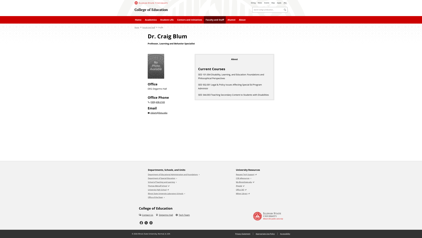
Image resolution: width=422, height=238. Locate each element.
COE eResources (242, 178)
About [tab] (234, 59)
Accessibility (285, 234)
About (242, 19)
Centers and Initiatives (189, 19)
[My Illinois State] (285, 2)
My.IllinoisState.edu (244, 182)
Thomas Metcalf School (157, 186)
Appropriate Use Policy (265, 234)
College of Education (151, 9)
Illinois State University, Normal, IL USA (154, 234)
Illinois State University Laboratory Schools (165, 193)
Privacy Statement (242, 234)
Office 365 (240, 190)
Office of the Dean (155, 197)
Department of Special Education (161, 178)
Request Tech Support (245, 174)
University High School (157, 190)
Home (138, 19)
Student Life (167, 19)
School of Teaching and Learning (161, 182)
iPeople (239, 186)
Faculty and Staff (215, 19)
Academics (151, 19)
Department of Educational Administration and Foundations (173, 174)
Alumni (231, 19)
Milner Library (241, 193)
